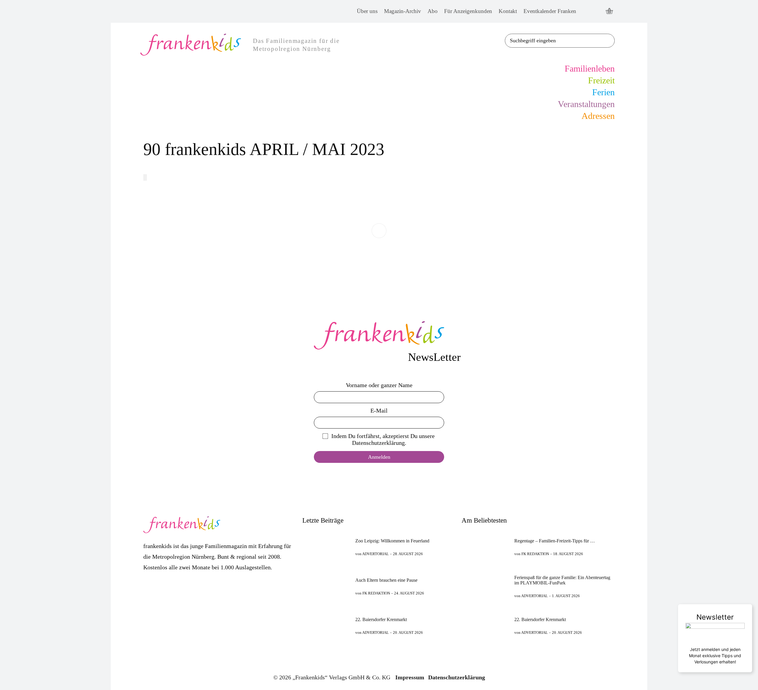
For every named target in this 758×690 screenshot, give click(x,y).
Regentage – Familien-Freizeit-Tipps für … (554, 540)
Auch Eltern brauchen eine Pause (386, 580)
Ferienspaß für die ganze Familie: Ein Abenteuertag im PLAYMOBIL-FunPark (562, 580)
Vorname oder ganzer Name (379, 385)
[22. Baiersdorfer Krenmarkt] (326, 625)
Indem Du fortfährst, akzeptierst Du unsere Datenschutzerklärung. (383, 439)
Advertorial (375, 554)
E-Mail (379, 410)
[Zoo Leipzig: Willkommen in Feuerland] (326, 547)
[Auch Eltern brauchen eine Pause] (326, 586)
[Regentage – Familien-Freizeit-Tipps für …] (485, 547)
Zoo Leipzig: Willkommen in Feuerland (392, 540)
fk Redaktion (376, 593)
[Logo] (379, 335)
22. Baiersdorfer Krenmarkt (381, 619)
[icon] (609, 11)
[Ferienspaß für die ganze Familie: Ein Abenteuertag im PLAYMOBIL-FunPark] (485, 586)
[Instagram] (597, 11)
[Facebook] (586, 11)
